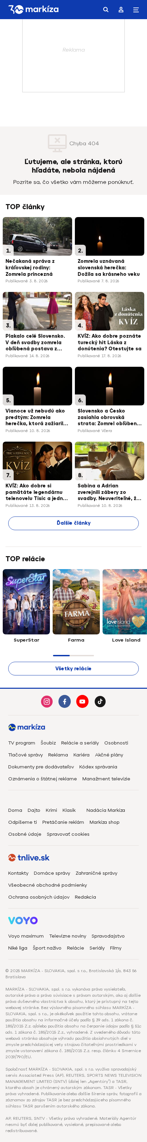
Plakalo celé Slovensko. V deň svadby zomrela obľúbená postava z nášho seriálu (35, 343)
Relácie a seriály (80, 743)
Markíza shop (105, 822)
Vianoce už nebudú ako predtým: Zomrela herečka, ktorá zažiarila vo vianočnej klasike (36, 418)
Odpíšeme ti (22, 822)
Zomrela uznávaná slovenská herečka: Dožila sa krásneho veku (109, 268)
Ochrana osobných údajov (38, 897)
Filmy (115, 948)
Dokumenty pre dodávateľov (41, 767)
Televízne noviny (67, 936)
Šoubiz (48, 743)
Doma (15, 810)
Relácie (75, 948)
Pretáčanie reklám (63, 822)
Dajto (34, 810)
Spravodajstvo (108, 936)
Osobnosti (116, 743)
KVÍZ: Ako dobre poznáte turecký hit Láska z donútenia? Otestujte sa (110, 343)
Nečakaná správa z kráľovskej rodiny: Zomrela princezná (30, 268)
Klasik (69, 810)
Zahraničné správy (96, 873)
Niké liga (17, 948)
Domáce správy (52, 873)
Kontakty (18, 873)
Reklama (58, 755)
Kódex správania (98, 767)
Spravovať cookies (68, 834)
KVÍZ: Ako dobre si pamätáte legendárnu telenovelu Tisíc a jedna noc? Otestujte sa (35, 492)
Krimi (51, 810)
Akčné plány (109, 755)
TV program (21, 743)
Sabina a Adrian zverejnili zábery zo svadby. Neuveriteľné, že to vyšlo (108, 492)
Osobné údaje (24, 834)
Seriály (97, 948)
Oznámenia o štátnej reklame (42, 779)
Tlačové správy (25, 755)
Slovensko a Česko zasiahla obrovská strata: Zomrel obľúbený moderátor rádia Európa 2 (109, 418)
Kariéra (82, 755)
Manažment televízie (106, 779)
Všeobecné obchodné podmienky (47, 885)
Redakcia (85, 897)
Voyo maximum (26, 936)
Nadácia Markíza (105, 810)
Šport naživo (47, 948)
